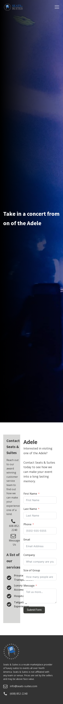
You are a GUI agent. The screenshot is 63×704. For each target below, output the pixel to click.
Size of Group (31, 570)
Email (26, 539)
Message (28, 585)
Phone (27, 524)
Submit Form (34, 609)
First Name (30, 493)
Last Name (30, 509)
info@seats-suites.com (23, 686)
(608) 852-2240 (19, 693)
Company (29, 555)
